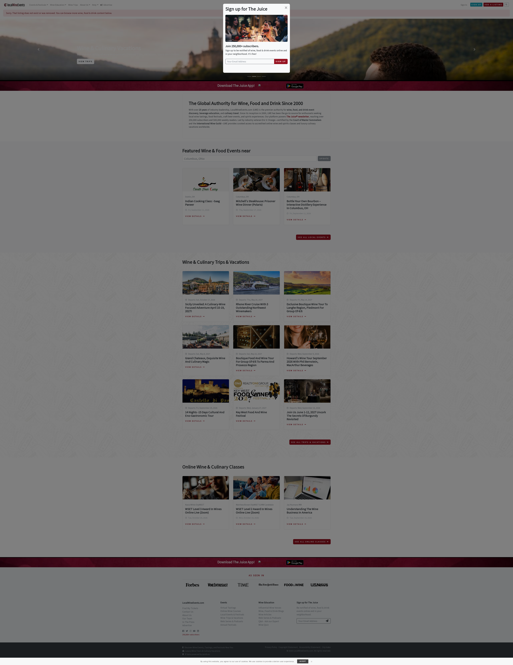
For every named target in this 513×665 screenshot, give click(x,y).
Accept (303, 661)
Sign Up (281, 61)
